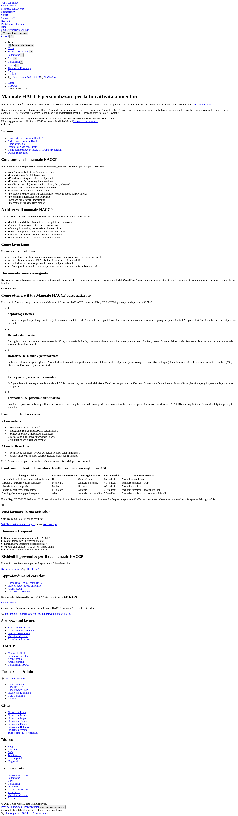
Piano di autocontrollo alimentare (26, 585)
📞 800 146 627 (30, 569)
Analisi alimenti (16, 661)
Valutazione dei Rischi (19, 627)
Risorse (5, 21)
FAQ (10, 752)
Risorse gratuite (16, 758)
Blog (3, 26)
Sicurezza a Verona (17, 729)
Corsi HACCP (15, 687)
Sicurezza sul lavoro (18, 775)
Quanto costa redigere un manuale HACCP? (27, 538)
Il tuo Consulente (16, 695)
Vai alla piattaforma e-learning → (18, 524)
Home (11, 48)
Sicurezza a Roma (17, 712)
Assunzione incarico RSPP (21, 630)
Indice (8, 124)
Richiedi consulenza (11, 569)
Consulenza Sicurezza (19, 639)
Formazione (8, 11)
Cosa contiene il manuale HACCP (25, 138)
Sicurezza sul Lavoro (12, 8)
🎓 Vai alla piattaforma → (14, 678)
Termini (35, 806)
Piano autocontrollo (18, 656)
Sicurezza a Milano (17, 715)
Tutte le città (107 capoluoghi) (23, 732)
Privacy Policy (8, 806)
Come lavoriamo (16, 143)
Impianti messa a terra (19, 633)
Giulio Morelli (8, 5)
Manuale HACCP (17, 653)
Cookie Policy (23, 806)
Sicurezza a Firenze (18, 724)
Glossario (12, 749)
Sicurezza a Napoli (17, 718)
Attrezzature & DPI (18, 789)
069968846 (40, 613)
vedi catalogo (50, 524)
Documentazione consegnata (22, 146)
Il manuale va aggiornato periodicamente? (26, 543)
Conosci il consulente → (85, 121)
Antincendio (14, 792)
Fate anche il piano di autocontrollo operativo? (28, 549)
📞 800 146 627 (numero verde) (17, 613)
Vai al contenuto (9, 2)
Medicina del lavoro (18, 636)
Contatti (5, 36)
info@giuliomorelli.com (58, 613)
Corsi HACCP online (20, 591)
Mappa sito (13, 761)
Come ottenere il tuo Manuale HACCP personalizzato (35, 149)
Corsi (4, 14)
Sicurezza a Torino (17, 721)
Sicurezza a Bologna (18, 727)
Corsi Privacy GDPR (18, 689)
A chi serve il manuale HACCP (24, 141)
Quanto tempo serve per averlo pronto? (24, 540)
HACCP (12, 85)
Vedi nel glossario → (203, 104)
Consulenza (8, 18)
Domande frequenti (18, 152)
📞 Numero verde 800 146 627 (24, 77)
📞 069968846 (48, 77)
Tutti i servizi (14, 755)
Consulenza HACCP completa (25, 582)
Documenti (13, 786)
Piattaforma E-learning (12, 24)
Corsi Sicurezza (16, 684)
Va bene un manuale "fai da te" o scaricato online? (30, 546)
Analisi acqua (16, 588)
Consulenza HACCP (18, 664)
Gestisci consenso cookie (52, 807)
